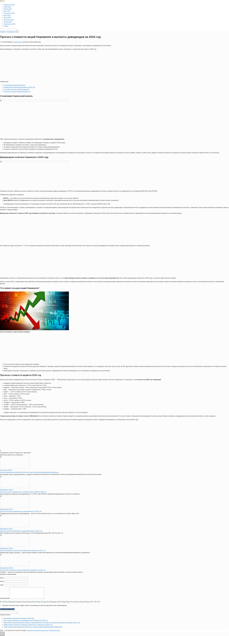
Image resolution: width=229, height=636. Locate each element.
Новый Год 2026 (9, 4)
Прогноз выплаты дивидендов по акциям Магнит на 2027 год (21, 511)
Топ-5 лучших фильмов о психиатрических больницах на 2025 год (26, 620)
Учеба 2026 (7, 7)
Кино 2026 (7, 15)
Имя (2, 578)
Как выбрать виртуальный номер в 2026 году (19, 618)
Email (2, 581)
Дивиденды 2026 (9, 24)
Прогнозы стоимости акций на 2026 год (17, 91)
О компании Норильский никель (14, 85)
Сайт (1, 585)
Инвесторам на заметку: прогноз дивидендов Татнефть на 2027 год (22, 570)
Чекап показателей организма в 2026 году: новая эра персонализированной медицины (29, 472)
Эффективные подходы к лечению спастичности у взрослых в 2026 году (28, 625)
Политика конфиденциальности (37, 630)
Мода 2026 (7, 17)
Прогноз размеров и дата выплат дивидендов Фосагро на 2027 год (22, 550)
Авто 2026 (7, 11)
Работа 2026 (8, 9)
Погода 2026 (8, 22)
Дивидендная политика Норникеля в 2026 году (19, 87)
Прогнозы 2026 (9, 19)
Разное (6, 26)
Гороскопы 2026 (9, 13)
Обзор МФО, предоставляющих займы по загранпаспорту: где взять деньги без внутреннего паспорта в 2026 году (42, 622)
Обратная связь (55, 630)
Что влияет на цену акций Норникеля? (16, 89)
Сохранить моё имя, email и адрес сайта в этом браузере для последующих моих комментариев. (34, 605)
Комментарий (4, 598)
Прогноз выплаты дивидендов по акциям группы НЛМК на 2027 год (23, 492)
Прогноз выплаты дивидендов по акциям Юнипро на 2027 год (21, 531)
